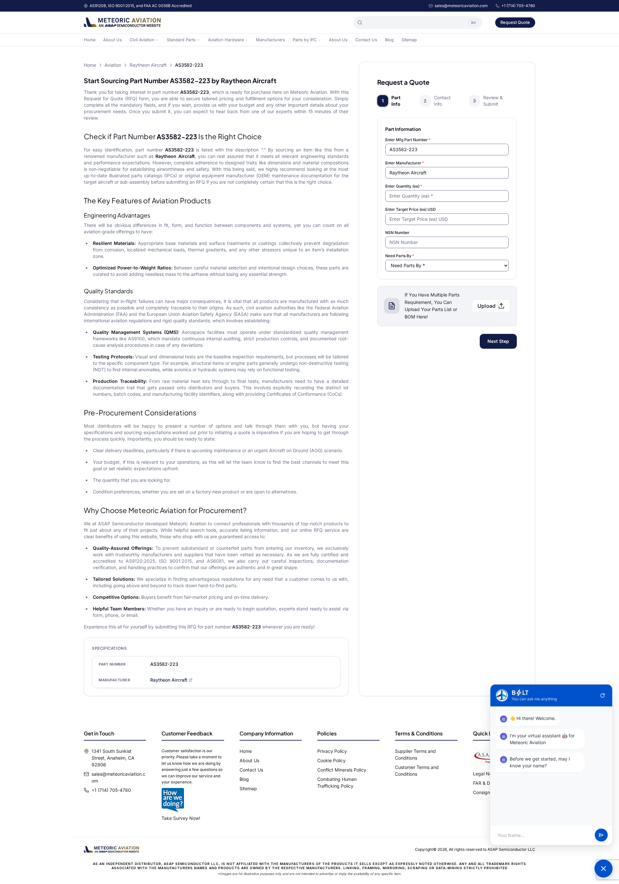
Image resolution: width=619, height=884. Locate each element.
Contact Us (366, 39)
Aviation (112, 65)
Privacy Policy (332, 751)
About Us (112, 39)
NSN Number (397, 232)
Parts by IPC (305, 39)
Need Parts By (399, 255)
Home (89, 39)
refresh (602, 695)
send (601, 835)
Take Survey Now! (181, 818)
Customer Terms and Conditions (417, 770)
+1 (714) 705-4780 (518, 5)
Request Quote (515, 22)
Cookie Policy (331, 760)
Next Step (498, 341)
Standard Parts (181, 39)
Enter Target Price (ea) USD (410, 209)
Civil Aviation (142, 39)
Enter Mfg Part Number (407, 139)
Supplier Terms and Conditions (415, 754)
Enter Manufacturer (404, 162)
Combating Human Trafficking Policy (337, 782)
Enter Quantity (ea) (403, 186)
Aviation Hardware (226, 39)
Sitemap (409, 39)
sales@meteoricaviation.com (461, 5)
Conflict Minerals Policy (341, 769)
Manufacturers (270, 39)
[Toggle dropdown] (157, 40)
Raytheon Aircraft (148, 65)
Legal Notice (486, 773)
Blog (389, 39)
